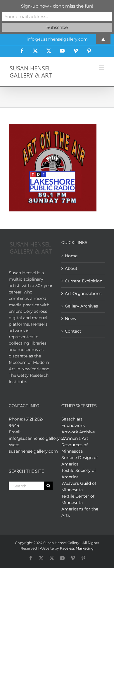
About (71, 268)
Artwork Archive (78, 432)
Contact (73, 331)
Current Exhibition (83, 281)
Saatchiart (71, 419)
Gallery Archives (81, 306)
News (70, 318)
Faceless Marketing (77, 548)
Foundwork (73, 425)
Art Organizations (83, 293)
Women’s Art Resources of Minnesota (74, 445)
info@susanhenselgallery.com (39, 438)
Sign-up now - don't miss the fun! (57, 6)
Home (71, 255)
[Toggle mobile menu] (102, 68)
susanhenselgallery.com (33, 451)
